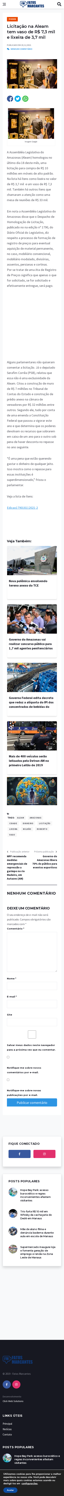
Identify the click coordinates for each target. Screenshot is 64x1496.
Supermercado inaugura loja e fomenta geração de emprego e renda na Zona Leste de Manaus (37, 1252)
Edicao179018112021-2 (22, 508)
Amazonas (35, 817)
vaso (12, 834)
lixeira (13, 829)
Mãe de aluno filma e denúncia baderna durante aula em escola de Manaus (37, 1233)
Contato (7, 1434)
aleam (20, 817)
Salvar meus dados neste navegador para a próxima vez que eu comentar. (31, 1047)
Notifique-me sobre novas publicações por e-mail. (24, 1092)
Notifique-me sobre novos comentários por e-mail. (24, 1070)
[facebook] (20, 1154)
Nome (11, 978)
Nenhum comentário (21, 49)
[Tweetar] (18, 99)
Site (9, 1014)
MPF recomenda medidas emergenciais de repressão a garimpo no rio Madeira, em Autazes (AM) (17, 867)
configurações (30, 1483)
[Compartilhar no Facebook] (10, 99)
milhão (27, 829)
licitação (44, 823)
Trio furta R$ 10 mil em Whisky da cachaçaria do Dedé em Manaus (36, 1215)
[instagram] (44, 1154)
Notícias (7, 1429)
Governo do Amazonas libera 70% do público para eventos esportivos (44, 862)
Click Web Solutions (13, 1401)
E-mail (12, 996)
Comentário (15, 928)
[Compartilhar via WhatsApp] (25, 99)
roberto (42, 829)
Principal (7, 1423)
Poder (12, 19)
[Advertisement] (32, 326)
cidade (13, 823)
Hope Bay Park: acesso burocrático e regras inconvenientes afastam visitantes (35, 1195)
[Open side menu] (4, 4)
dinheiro (28, 823)
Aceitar (10, 1490)
